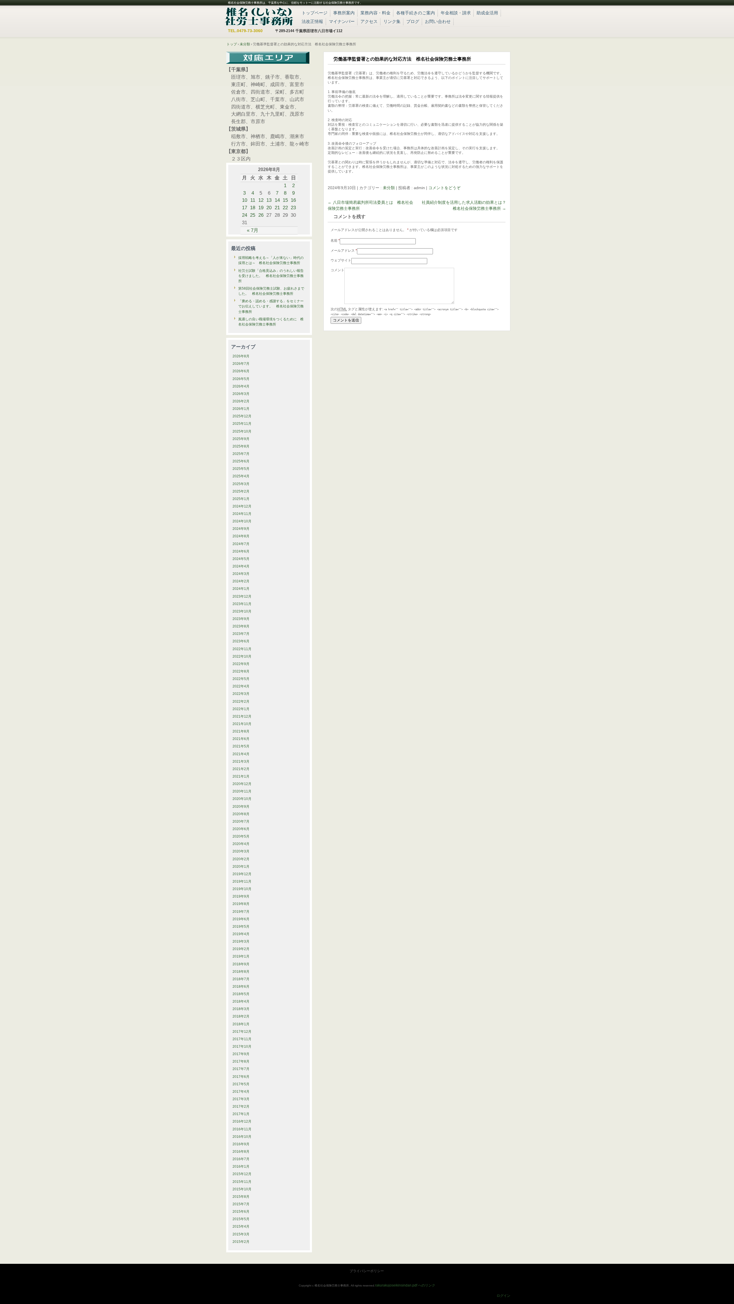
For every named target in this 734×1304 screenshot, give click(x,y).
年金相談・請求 (456, 12)
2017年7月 (241, 1069)
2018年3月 (241, 1009)
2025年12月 (242, 416)
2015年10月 (242, 1189)
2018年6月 (241, 987)
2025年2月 (241, 491)
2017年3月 (241, 1099)
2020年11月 (242, 791)
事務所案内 (344, 12)
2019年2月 (241, 949)
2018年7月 (241, 979)
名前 (335, 240)
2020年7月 (241, 821)
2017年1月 (241, 1114)
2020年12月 (242, 784)
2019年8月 (241, 904)
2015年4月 (241, 1226)
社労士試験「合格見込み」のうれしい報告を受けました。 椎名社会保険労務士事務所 (271, 276)
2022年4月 (241, 686)
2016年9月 (241, 1144)
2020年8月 (241, 814)
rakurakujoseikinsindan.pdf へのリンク (405, 1285)
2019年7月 (241, 912)
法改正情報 (312, 21)
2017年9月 (241, 1054)
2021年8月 (241, 731)
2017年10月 (242, 1047)
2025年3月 (241, 484)
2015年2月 (241, 1242)
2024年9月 (241, 529)
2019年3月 (241, 941)
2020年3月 (241, 851)
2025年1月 (241, 499)
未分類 (389, 187)
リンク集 (392, 21)
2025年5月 (241, 469)
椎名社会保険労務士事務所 (259, 16)
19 (260, 207)
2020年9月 (241, 807)
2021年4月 (241, 754)
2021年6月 (241, 739)
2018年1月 (241, 1024)
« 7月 (252, 230)
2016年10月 (242, 1137)
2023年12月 (242, 596)
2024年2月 (241, 581)
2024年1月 (241, 589)
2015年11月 (242, 1182)
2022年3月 (241, 694)
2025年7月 (241, 454)
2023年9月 (241, 619)
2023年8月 (241, 626)
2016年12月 (242, 1121)
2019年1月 (241, 956)
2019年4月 (241, 934)
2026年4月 (241, 386)
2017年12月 (242, 1032)
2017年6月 (241, 1077)
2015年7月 (241, 1204)
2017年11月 (242, 1039)
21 (277, 207)
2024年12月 (242, 506)
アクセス (369, 21)
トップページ (314, 12)
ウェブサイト (341, 260)
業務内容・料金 (375, 12)
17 (244, 207)
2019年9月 (241, 896)
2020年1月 (241, 867)
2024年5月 (241, 559)
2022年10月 (242, 656)
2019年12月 (242, 874)
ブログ (412, 21)
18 (252, 207)
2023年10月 (242, 611)
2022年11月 (242, 649)
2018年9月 (241, 964)
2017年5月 (241, 1084)
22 (285, 207)
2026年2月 (241, 401)
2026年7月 (241, 364)
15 (285, 200)
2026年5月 (241, 379)
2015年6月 (241, 1212)
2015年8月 (241, 1197)
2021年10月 (242, 724)
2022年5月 (241, 679)
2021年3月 (241, 761)
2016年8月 (241, 1152)
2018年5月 (241, 994)
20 (269, 207)
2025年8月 (241, 446)
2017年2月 (241, 1107)
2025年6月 (241, 461)
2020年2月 (241, 859)
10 (244, 200)
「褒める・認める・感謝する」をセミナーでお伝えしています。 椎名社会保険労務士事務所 (271, 306)
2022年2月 (241, 702)
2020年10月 (242, 799)
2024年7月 (241, 544)
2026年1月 (241, 409)
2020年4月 (241, 844)
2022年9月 (241, 664)
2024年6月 (241, 551)
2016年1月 (241, 1167)
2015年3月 (241, 1234)
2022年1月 (241, 709)
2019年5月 (241, 927)
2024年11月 (242, 514)
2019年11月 (242, 881)
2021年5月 (241, 746)
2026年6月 (241, 371)
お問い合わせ (438, 21)
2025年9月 (241, 439)
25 (252, 215)
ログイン (503, 1296)
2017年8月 (241, 1061)
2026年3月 (241, 394)
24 (244, 215)
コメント (337, 270)
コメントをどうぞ (444, 187)
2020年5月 (241, 836)
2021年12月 (242, 716)
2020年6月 (241, 829)
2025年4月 (241, 476)
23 (293, 207)
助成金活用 (487, 12)
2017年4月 (241, 1092)
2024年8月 (241, 536)
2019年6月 (241, 919)
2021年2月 (241, 769)
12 (260, 200)
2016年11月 (242, 1129)
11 (252, 200)
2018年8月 (241, 972)
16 (293, 200)
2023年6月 (241, 641)
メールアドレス (344, 250)
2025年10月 (242, 431)
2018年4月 (241, 1001)
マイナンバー (342, 21)
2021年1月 (241, 776)
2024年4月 (241, 566)
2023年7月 (241, 634)
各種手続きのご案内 (415, 12)
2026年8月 (241, 356)
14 (277, 200)
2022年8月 (241, 671)
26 (260, 215)
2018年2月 (241, 1016)
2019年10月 (242, 889)
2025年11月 (242, 424)
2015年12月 (242, 1174)
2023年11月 (242, 604)
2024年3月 (241, 574)
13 (269, 200)
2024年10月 (242, 521)
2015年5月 (241, 1219)
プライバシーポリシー (367, 1271)
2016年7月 (241, 1159)
